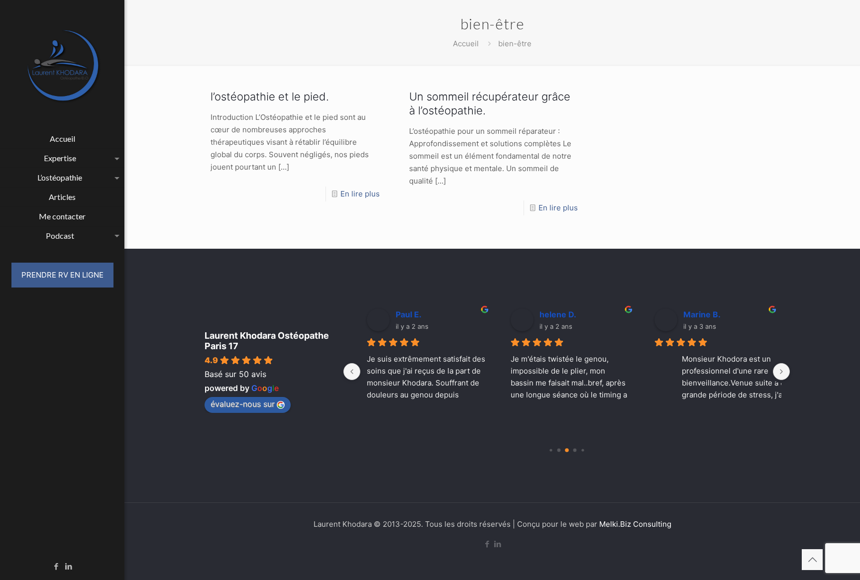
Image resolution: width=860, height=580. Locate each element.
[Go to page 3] (574, 450)
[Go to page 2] (567, 450)
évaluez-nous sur (243, 404)
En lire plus (360, 193)
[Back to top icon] (812, 559)
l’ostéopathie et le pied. (270, 96)
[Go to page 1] (558, 450)
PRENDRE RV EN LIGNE (62, 275)
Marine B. (698, 314)
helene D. (554, 314)
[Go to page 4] (582, 450)
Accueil (466, 43)
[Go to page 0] (550, 450)
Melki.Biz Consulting (635, 524)
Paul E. (405, 314)
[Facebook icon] (56, 566)
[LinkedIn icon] (69, 566)
